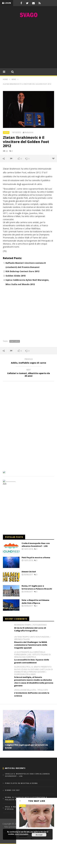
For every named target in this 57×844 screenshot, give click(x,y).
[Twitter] (27, 3)
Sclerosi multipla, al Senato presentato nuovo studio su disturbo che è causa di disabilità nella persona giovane (33, 681)
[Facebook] (21, 3)
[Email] (33, 3)
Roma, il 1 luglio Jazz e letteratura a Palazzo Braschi (37, 587)
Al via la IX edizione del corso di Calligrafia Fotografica (30, 629)
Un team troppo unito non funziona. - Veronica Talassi (32, 638)
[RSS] (40, 3)
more (53, 158)
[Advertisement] (28, 43)
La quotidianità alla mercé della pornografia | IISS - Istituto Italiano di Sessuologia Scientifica (32, 654)
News (6, 132)
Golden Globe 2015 (16, 275)
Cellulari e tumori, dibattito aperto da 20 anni (28, 373)
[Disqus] (28, 425)
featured (14, 341)
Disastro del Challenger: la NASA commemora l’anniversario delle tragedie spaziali (30, 645)
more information (21, 834)
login (7, 3)
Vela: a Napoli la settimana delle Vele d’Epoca (35, 601)
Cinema (9, 741)
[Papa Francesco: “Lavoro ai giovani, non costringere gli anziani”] (36, 815)
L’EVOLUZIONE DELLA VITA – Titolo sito (31, 690)
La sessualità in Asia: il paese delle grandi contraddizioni (31, 661)
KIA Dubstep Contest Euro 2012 (22, 271)
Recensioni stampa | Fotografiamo (30, 625)
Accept (39, 834)
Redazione (29, 132)
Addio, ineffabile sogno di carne (28, 361)
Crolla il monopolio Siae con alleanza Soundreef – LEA (36, 544)
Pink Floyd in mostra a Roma (36, 557)
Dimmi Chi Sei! (29, 571)
